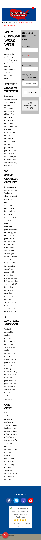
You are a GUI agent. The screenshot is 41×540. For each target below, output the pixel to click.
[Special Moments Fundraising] (19, 20)
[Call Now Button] (5, 535)
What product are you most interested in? (29, 77)
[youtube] (31, 500)
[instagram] (24, 500)
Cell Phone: (27, 65)
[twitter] (16, 500)
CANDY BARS (9, 25)
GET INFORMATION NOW (30, 105)
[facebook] (9, 500)
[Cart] (33, 8)
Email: (25, 56)
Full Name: (27, 46)
